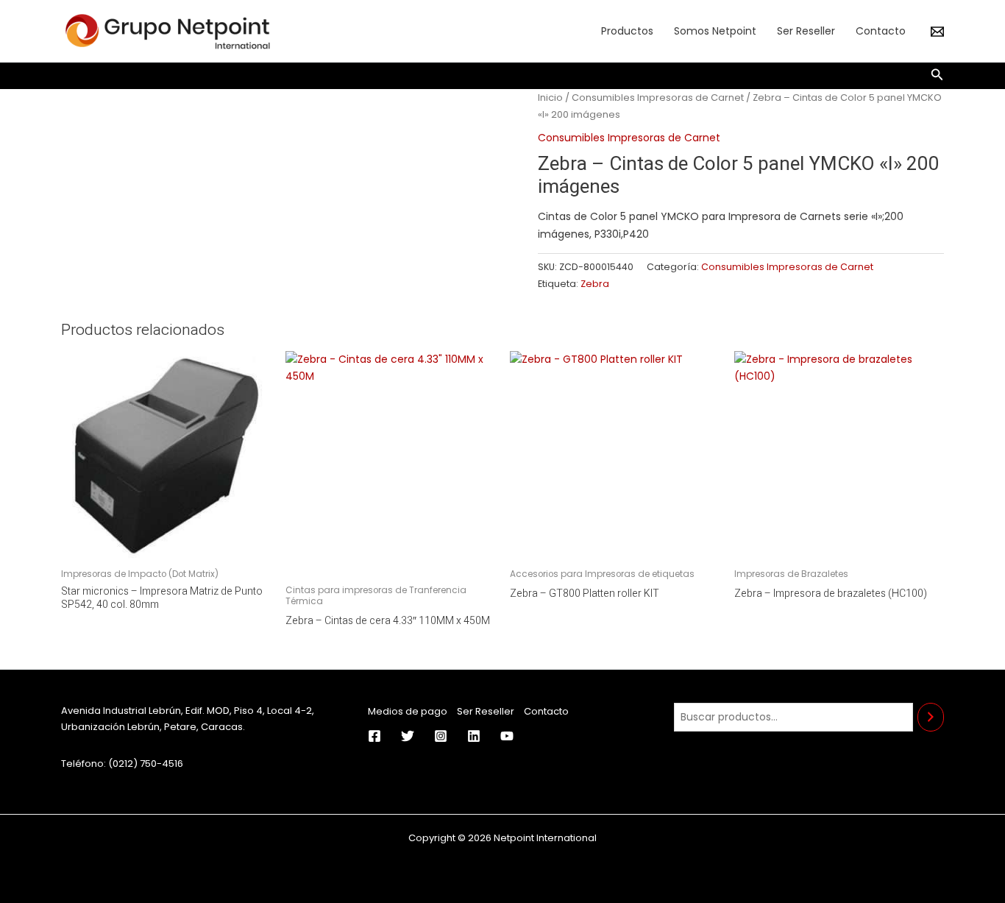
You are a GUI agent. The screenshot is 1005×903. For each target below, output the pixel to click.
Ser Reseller (806, 31)
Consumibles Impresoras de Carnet (658, 98)
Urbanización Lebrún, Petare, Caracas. (153, 727)
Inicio (550, 98)
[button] (937, 75)
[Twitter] (407, 736)
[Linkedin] (473, 736)
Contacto (881, 31)
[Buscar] (930, 717)
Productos (627, 31)
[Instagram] (440, 736)
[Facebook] (374, 736)
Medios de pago (407, 711)
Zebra (594, 283)
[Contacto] (937, 31)
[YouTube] (507, 736)
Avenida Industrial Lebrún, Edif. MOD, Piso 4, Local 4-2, (187, 711)
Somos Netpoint (715, 31)
